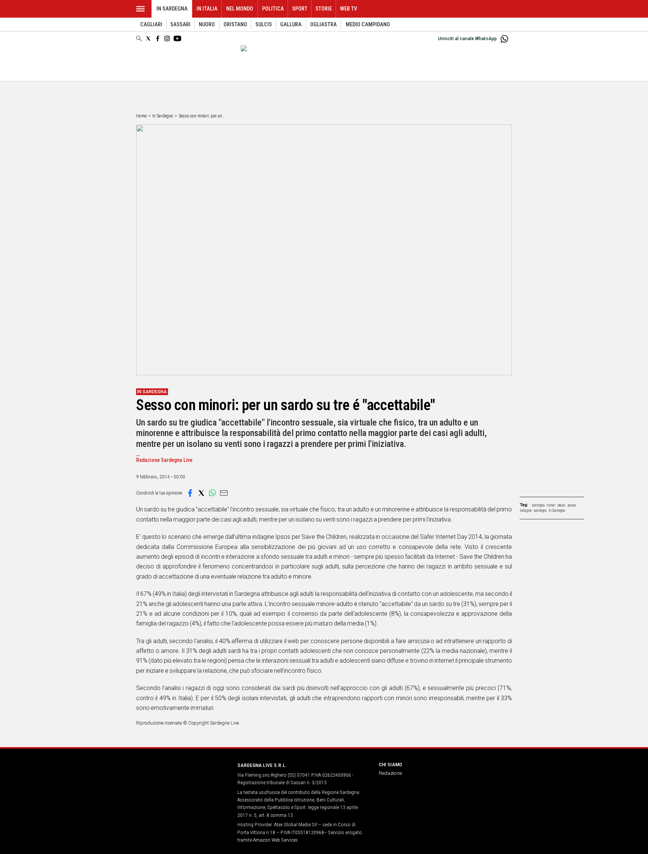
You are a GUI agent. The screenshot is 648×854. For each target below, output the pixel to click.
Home (141, 116)
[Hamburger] (140, 9)
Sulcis (263, 24)
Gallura (291, 24)
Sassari (180, 24)
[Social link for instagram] (167, 38)
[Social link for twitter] (148, 38)
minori (551, 505)
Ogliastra (323, 24)
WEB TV (348, 9)
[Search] (139, 39)
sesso (571, 505)
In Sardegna (172, 9)
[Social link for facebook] (157, 38)
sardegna (538, 505)
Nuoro (207, 24)
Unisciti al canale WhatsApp (467, 38)
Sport (300, 9)
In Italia (207, 9)
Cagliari (151, 24)
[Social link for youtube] (177, 38)
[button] (190, 493)
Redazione (390, 773)
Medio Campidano (368, 24)
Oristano (235, 24)
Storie (323, 9)
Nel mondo (239, 9)
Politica (273, 9)
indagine (526, 510)
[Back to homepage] (182, 779)
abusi (562, 505)
